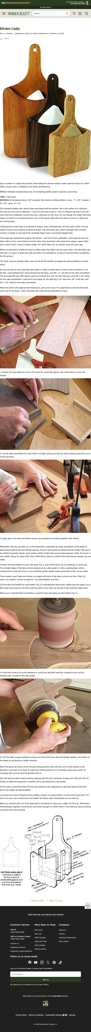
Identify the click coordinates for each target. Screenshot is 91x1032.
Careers (62, 934)
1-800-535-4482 (17, 932)
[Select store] (74, 13)
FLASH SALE (45, 7)
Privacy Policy (42, 984)
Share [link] (6, 38)
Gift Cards (38, 930)
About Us (62, 930)
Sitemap (72, 1015)
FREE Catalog (40, 938)
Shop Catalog (40, 945)
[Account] (80, 13)
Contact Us (14, 943)
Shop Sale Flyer (41, 941)
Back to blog (37, 900)
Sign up (45, 980)
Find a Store (63, 941)
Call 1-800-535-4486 (77, 4)
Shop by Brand (40, 949)
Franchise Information (67, 938)
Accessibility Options (54, 1015)
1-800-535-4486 (17, 939)
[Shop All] (4, 13)
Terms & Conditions (36, 1015)
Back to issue (56, 900)
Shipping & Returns (17, 947)
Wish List (38, 934)
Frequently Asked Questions (21, 951)
